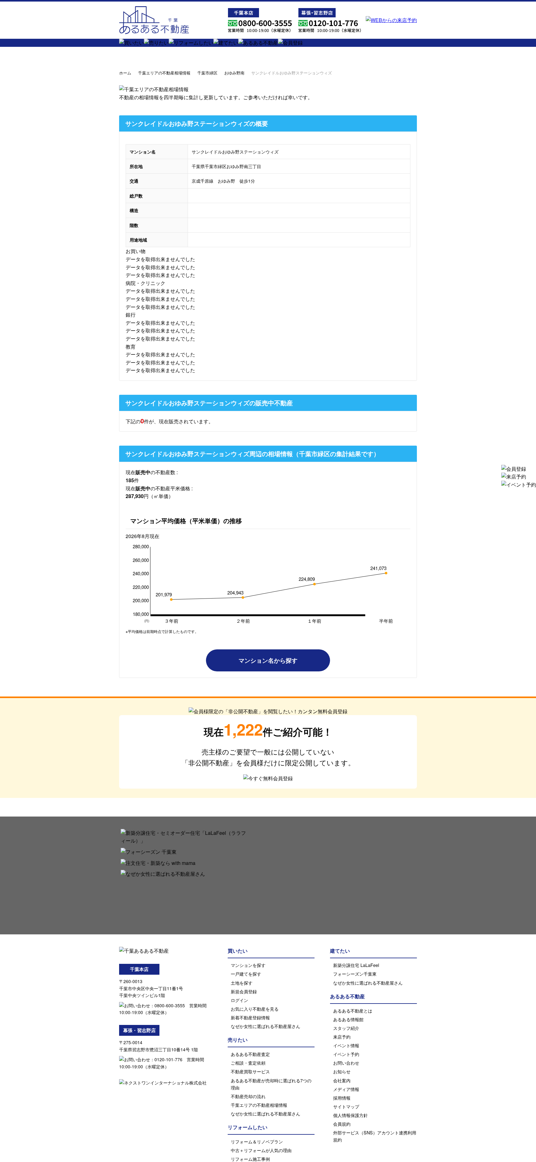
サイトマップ (346, 1106)
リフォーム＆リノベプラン (257, 1141)
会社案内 (342, 1080)
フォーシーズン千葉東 (355, 973)
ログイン (239, 1000)
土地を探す (241, 982)
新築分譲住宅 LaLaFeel (356, 965)
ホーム (125, 73)
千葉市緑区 (207, 73)
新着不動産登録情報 (250, 1017)
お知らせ (342, 1071)
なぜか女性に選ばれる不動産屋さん (265, 1026)
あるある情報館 (348, 1019)
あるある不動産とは (352, 1010)
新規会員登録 (244, 991)
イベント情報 (346, 1045)
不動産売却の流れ (248, 1096)
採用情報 (342, 1097)
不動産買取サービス (250, 1071)
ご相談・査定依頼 (248, 1062)
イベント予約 (346, 1054)
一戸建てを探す (246, 973)
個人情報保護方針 (350, 1115)
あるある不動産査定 (250, 1054)
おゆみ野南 (234, 73)
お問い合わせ (346, 1062)
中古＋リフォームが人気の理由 (261, 1150)
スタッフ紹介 (346, 1028)
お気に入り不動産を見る (255, 1008)
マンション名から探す (268, 660)
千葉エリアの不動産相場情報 (164, 73)
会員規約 (342, 1123)
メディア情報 (346, 1089)
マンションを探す (248, 965)
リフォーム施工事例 (250, 1158)
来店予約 (342, 1036)
